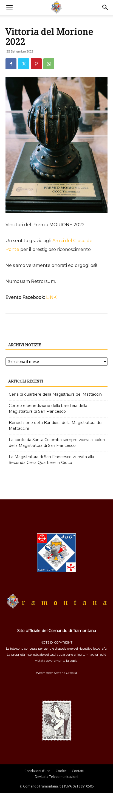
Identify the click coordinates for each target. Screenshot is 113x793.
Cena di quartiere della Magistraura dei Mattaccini (56, 394)
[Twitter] (23, 63)
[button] (9, 7)
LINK (51, 297)
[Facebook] (10, 63)
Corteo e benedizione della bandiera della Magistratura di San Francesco (48, 408)
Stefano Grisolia (65, 673)
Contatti (78, 771)
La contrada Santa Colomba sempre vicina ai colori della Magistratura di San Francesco (57, 442)
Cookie (61, 771)
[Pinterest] (36, 63)
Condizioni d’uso (37, 771)
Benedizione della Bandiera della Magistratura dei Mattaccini (55, 425)
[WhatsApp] (48, 63)
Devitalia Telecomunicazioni (56, 776)
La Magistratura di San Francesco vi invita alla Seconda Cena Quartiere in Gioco (51, 459)
